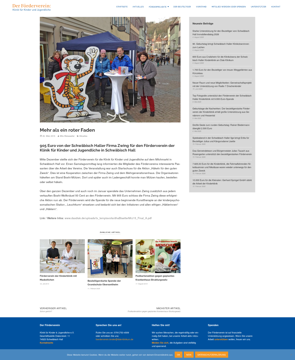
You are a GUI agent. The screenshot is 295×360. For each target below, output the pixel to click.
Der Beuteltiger (182, 7)
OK (178, 354)
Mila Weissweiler (67, 135)
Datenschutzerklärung (211, 354)
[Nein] (291, 354)
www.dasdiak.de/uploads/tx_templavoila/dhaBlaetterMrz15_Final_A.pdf (108, 218)
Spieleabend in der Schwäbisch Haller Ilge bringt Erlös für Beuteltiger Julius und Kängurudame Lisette (221, 139)
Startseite (122, 7)
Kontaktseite (46, 342)
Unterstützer (258, 7)
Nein (188, 354)
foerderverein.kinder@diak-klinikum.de (114, 339)
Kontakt (275, 7)
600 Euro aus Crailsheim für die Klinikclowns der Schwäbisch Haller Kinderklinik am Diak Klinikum (220, 58)
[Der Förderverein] (31, 7)
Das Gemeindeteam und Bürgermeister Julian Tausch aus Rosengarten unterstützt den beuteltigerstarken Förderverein (222, 152)
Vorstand (201, 7)
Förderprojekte (158, 7)
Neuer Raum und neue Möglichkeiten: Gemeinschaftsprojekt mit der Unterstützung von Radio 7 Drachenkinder (222, 84)
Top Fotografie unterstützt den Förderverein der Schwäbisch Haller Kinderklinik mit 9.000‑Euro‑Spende (222, 97)
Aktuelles (138, 7)
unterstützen (221, 339)
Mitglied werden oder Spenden (229, 7)
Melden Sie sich (160, 342)
